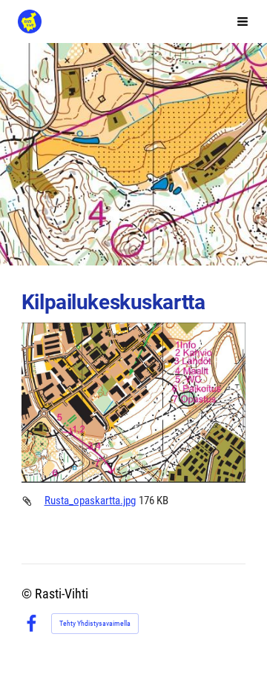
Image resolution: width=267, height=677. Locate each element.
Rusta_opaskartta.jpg (90, 500)
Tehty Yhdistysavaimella (95, 623)
